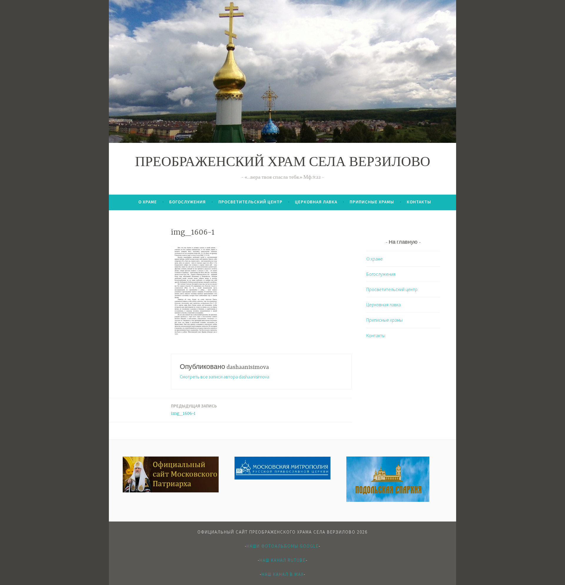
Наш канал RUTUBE (283, 560)
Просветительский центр (250, 202)
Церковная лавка (316, 202)
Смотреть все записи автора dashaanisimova (224, 377)
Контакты (419, 202)
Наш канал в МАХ (283, 574)
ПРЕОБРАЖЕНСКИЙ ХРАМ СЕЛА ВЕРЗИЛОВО (282, 163)
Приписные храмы (372, 202)
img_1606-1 (194, 409)
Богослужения (187, 202)
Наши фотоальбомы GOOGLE (283, 546)
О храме (147, 202)
